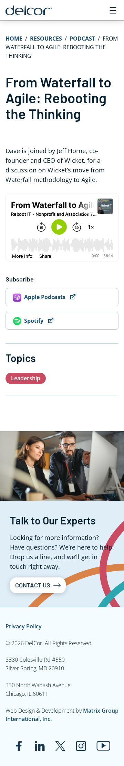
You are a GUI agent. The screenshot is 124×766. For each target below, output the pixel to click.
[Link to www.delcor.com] (29, 10)
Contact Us (32, 585)
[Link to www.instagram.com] (81, 746)
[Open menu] (112, 10)
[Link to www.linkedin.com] (39, 746)
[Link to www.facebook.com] (19, 746)
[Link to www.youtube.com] (103, 746)
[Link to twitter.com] (60, 746)
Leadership (25, 378)
